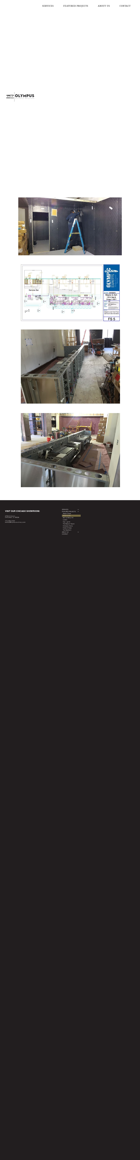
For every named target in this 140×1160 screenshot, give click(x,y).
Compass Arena (68, 526)
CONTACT (65, 534)
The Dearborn (67, 530)
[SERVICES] (78, 510)
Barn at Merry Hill (68, 517)
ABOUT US (65, 532)
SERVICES (65, 509)
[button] (76, 6)
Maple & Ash (67, 515)
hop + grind (66, 522)
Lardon (65, 520)
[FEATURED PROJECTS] (78, 512)
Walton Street (67, 513)
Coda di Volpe (67, 528)
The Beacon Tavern (69, 524)
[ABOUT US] (78, 532)
